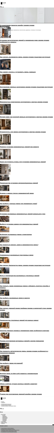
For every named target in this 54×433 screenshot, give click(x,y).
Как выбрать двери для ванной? (11, 363)
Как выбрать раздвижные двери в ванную (15, 298)
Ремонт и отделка (4, 422)
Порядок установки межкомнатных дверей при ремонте (19, 147)
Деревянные (4, 416)
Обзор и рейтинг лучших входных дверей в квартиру (18, 384)
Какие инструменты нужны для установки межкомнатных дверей (23, 162)
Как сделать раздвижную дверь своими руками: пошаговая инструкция (25, 57)
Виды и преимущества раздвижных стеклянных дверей (19, 275)
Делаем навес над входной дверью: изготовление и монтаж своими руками (26, 117)
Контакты (2, 401)
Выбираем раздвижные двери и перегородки (16, 234)
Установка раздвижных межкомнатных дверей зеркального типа (22, 214)
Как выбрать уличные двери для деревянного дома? (18, 203)
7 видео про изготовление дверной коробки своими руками (21, 394)
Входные (3, 415)
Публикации (3, 402)
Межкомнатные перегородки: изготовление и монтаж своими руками (24, 102)
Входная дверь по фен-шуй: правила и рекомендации (19, 373)
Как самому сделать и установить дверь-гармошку (18, 72)
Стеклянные (4, 420)
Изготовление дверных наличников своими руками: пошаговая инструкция (26, 87)
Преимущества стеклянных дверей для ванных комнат (19, 320)
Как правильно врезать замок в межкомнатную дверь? (19, 245)
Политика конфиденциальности (6, 404)
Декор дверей (3, 421)
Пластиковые (4, 418)
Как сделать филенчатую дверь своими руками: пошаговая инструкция (25, 265)
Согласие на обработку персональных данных (8, 405)
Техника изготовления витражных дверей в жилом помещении (22, 341)
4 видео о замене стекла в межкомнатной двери (17, 193)
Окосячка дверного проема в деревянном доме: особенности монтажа (24, 330)
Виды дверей (3, 414)
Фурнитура (3, 423)
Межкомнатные (4, 417)
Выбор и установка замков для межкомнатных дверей (19, 224)
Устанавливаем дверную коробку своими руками (17, 25)
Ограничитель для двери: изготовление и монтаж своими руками (23, 132)
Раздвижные (4, 419)
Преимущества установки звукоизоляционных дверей (19, 183)
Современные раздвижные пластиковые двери (16, 255)
